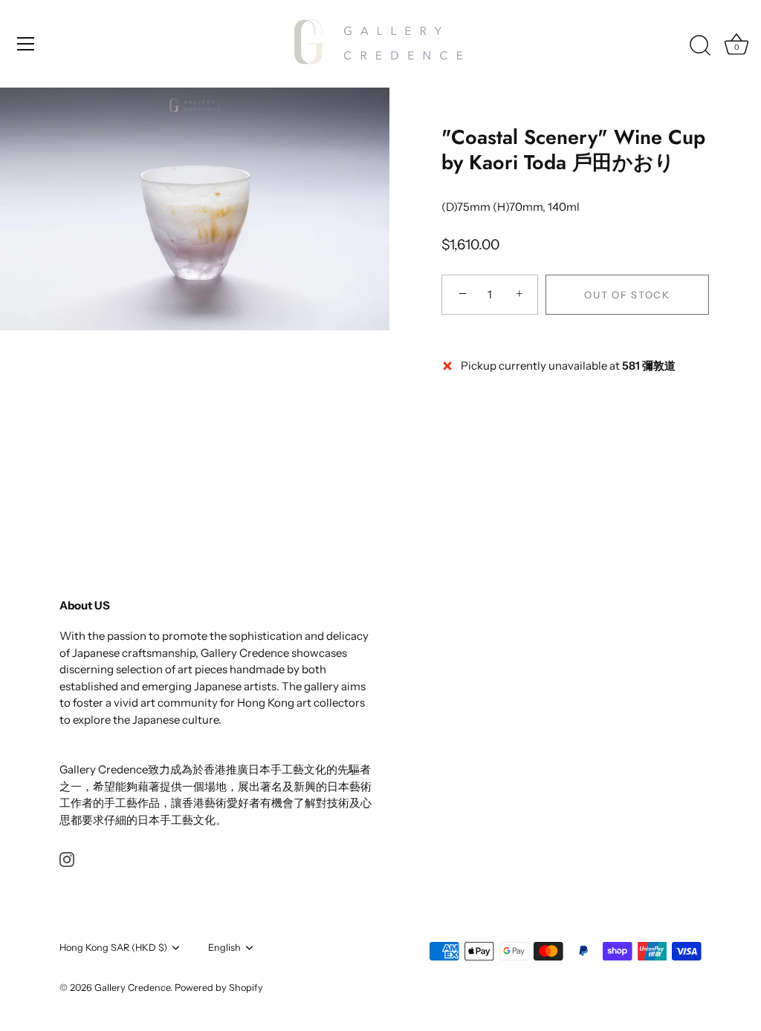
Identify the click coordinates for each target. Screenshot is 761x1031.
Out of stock (627, 295)
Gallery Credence (132, 987)
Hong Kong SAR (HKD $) (113, 947)
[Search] (700, 46)
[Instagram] (66, 858)
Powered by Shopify (219, 987)
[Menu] (26, 43)
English (224, 947)
